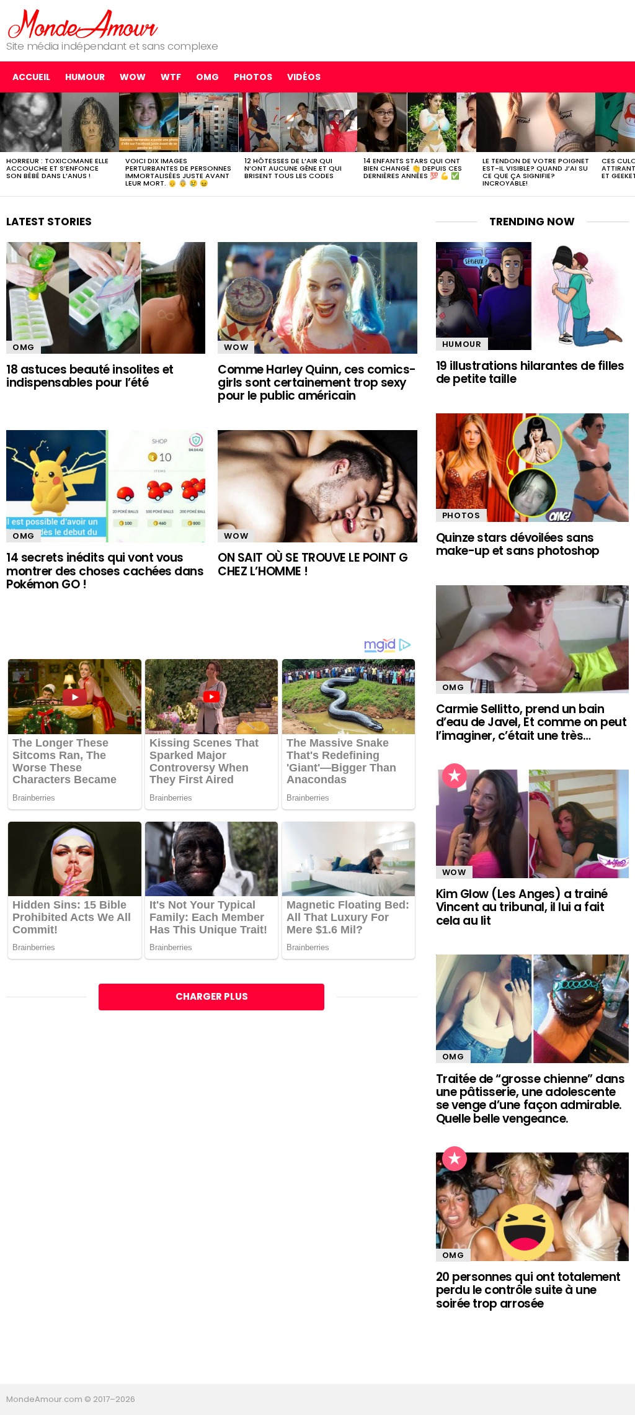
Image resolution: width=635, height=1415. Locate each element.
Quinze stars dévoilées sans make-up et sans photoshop (518, 544)
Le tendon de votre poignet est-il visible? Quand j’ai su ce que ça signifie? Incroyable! (535, 172)
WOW (133, 77)
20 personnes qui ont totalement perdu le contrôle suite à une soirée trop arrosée (528, 1290)
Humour (85, 77)
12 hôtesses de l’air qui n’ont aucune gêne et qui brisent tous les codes (293, 168)
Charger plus (211, 996)
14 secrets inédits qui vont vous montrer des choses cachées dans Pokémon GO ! (104, 571)
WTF (171, 77)
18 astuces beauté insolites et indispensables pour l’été (90, 376)
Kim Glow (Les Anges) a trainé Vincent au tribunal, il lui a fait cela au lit (522, 907)
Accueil (31, 77)
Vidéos (304, 77)
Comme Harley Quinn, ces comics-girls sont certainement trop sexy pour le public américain (316, 383)
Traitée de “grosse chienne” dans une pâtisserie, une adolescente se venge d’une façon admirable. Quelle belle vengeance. (530, 1099)
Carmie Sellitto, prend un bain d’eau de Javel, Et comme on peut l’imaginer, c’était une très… (531, 722)
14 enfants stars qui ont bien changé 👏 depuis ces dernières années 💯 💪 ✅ (412, 168)
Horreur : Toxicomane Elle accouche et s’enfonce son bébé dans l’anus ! (57, 168)
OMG (207, 77)
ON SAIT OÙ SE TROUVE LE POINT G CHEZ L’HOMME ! (312, 564)
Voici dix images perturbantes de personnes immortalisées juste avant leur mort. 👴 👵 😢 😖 (178, 172)
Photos (253, 77)
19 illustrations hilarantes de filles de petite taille (530, 372)
